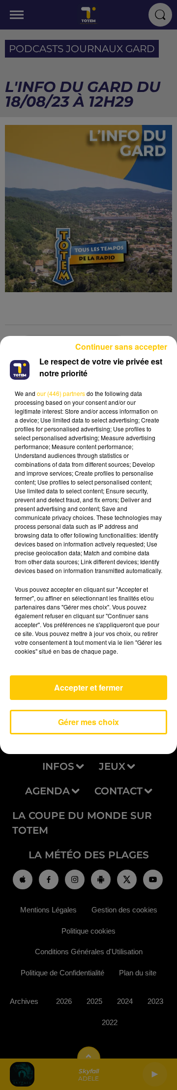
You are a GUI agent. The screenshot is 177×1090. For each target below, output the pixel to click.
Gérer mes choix (88, 721)
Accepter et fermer (88, 687)
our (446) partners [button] (61, 393)
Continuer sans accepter (121, 346)
